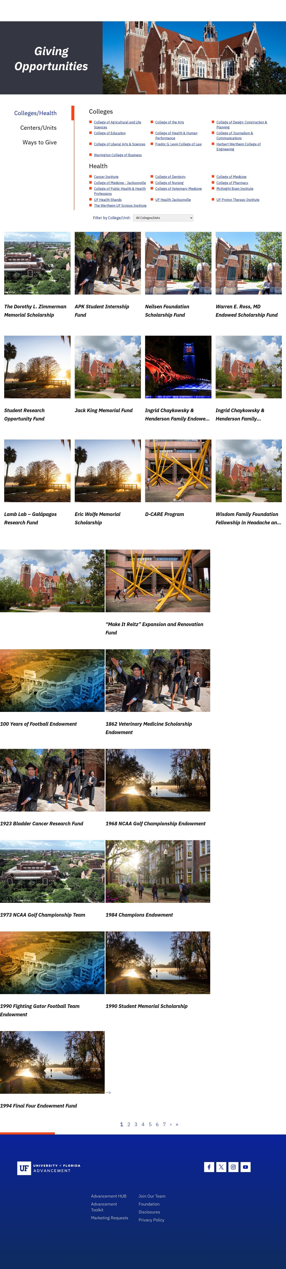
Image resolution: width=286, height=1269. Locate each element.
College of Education (110, 133)
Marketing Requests (109, 1218)
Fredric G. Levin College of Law (178, 144)
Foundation (149, 1204)
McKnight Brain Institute (234, 189)
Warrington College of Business (118, 155)
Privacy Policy (151, 1220)
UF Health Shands (108, 200)
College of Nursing (169, 183)
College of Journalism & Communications (234, 135)
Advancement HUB (108, 1196)
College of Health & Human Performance (176, 135)
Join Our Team (152, 1196)
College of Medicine (231, 177)
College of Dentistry (170, 177)
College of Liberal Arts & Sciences (119, 144)
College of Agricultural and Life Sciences (117, 124)
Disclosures (149, 1212)
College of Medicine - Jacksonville (120, 183)
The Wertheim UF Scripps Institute (120, 205)
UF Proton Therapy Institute (237, 200)
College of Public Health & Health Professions (120, 191)
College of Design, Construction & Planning (241, 124)
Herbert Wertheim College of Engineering (238, 146)
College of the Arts (169, 122)
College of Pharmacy (232, 183)
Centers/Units (38, 127)
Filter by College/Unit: (112, 217)
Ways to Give (40, 142)
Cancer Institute (106, 177)
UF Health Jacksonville (173, 200)
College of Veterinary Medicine (178, 189)
